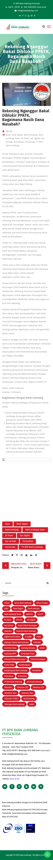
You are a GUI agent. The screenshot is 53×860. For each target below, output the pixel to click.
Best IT (40, 614)
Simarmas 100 (22, 687)
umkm (31, 704)
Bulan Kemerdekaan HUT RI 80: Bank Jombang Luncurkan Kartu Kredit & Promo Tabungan (39, 566)
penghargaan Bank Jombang (15, 670)
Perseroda (30, 142)
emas (39, 637)
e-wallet (28, 637)
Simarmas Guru (10, 693)
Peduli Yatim (9, 665)
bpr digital (35, 138)
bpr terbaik (10, 541)
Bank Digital (17, 135)
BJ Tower (25, 138)
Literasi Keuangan (38, 659)
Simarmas (8, 687)
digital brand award (12, 637)
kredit (42, 648)
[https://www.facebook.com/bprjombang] (22, 16)
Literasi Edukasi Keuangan (15, 659)
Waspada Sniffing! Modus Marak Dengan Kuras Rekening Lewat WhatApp (18, 566)
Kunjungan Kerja (27, 654)
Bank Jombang (30, 135)
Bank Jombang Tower (35, 529)
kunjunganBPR (10, 654)
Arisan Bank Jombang (22, 603)
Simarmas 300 (38, 687)
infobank (37, 642)
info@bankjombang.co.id (17, 754)
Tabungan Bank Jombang (14, 704)
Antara (28, 283)
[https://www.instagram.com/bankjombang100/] (25, 16)
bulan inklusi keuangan (27, 625)
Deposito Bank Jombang (26, 631)
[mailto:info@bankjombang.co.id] (34, 16)
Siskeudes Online (11, 699)
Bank (8, 135)
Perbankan (19, 142)
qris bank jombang (34, 682)
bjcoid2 (9, 131)
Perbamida (36, 670)
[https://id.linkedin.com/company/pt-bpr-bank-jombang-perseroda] (32, 16)
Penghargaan (24, 665)
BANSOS (29, 614)
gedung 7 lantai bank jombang (16, 642)
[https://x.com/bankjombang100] (20, 16)
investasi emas (10, 648)
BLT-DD (19, 620)
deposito (7, 631)
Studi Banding (29, 699)
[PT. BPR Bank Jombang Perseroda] (18, 26)
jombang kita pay (28, 648)
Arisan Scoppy (42, 603)
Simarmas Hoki (27, 693)
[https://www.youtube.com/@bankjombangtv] (28, 16)
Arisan (6, 603)
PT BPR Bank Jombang (32, 547)
